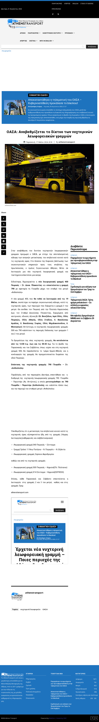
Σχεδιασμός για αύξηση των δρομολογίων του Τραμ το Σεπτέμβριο (83, 289)
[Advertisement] (49, 71)
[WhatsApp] (3, 229)
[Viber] (3, 246)
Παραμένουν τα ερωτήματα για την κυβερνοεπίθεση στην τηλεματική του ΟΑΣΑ (84, 260)
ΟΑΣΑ (45, 609)
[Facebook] (53, 14)
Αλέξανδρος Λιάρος (35, 106)
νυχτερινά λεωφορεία (30, 609)
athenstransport (67, 142)
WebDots (52, 718)
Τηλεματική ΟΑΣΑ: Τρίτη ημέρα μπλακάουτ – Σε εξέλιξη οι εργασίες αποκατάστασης (82, 304)
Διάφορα (74, 255)
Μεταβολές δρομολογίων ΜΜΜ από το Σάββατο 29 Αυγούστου (82, 318)
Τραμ (72, 284)
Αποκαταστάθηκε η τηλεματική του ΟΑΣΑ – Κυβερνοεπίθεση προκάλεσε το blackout (84, 275)
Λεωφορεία (6, 51)
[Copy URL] (3, 252)
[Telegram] (3, 241)
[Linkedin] (3, 235)
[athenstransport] (17, 596)
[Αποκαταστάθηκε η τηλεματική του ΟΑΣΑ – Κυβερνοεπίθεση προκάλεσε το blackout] (15, 107)
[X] (58, 14)
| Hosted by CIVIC (61, 718)
